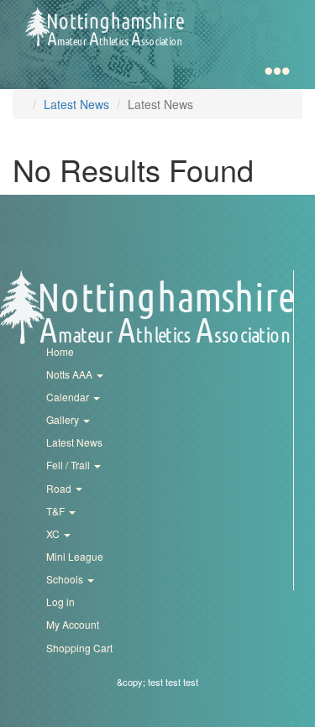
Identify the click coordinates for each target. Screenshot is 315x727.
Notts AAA (70, 374)
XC (54, 533)
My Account (72, 624)
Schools (66, 579)
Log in (60, 601)
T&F (56, 511)
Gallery (63, 419)
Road (60, 488)
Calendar (69, 397)
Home (60, 351)
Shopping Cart (79, 648)
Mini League (74, 556)
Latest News (76, 104)
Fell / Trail (69, 465)
